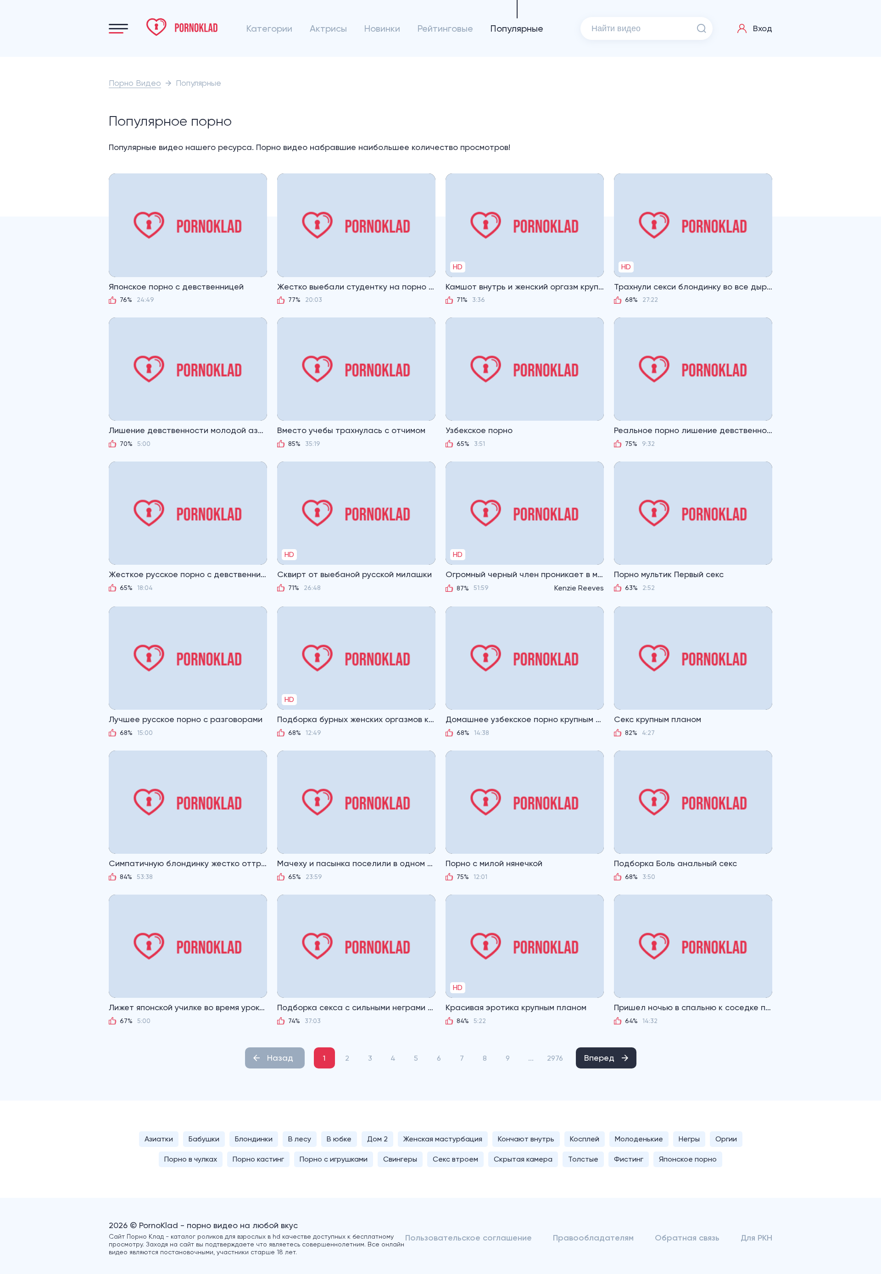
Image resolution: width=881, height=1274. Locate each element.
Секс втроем (455, 1159)
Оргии (726, 1139)
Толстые (583, 1159)
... (531, 1058)
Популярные (517, 28)
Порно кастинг (258, 1159)
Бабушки (204, 1139)
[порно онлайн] (182, 27)
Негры (689, 1139)
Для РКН (756, 1238)
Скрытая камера (523, 1159)
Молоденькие (639, 1139)
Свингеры (400, 1159)
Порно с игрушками (334, 1159)
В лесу (299, 1139)
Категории (269, 28)
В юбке (339, 1139)
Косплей (584, 1139)
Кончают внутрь (526, 1139)
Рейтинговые (445, 28)
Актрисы (328, 28)
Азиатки (159, 1139)
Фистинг (628, 1159)
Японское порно (688, 1159)
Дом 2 (377, 1139)
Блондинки (254, 1139)
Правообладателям (593, 1238)
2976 (555, 1058)
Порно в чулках (190, 1159)
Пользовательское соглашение (468, 1238)
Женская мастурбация (442, 1139)
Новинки (382, 28)
